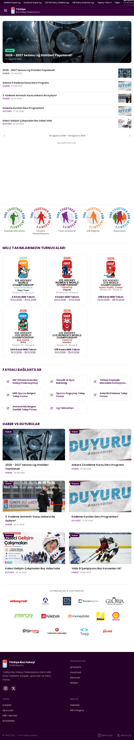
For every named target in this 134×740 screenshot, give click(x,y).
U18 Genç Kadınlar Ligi (83, 2)
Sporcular (8, 710)
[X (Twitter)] (13, 688)
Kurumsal (75, 672)
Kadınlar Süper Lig (33, 2)
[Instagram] (5, 688)
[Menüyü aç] (5, 10)
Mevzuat (75, 677)
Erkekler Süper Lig (12, 2)
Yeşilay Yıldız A (104, 2)
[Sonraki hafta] (129, 136)
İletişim (74, 682)
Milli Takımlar (10, 715)
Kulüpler (7, 705)
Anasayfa (75, 667)
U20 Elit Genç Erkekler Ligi (57, 2)
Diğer (117, 2)
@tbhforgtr (107, 735)
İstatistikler (9, 720)
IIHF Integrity (77, 710)
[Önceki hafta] (5, 136)
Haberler (75, 705)
